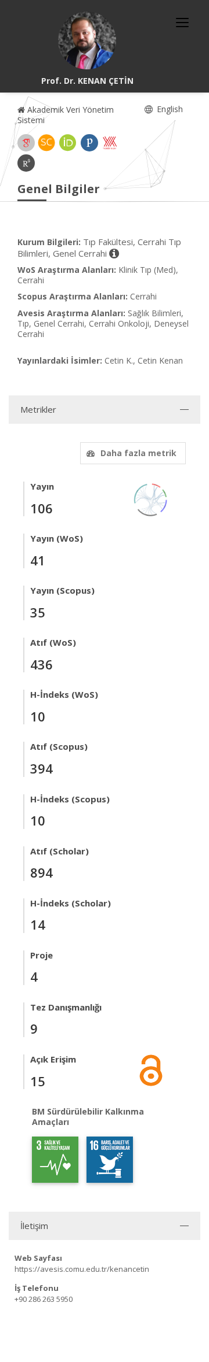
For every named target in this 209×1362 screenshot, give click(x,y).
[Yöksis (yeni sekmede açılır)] (109, 142)
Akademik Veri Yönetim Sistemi (65, 114)
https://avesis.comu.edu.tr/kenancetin (82, 1269)
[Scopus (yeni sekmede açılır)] (46, 142)
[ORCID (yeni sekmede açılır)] (68, 142)
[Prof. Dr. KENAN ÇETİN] (87, 40)
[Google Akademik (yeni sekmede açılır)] (26, 142)
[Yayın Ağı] (151, 498)
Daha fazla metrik (138, 452)
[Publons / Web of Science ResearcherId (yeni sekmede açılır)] (89, 142)
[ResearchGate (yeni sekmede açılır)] (26, 163)
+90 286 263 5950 (44, 1299)
